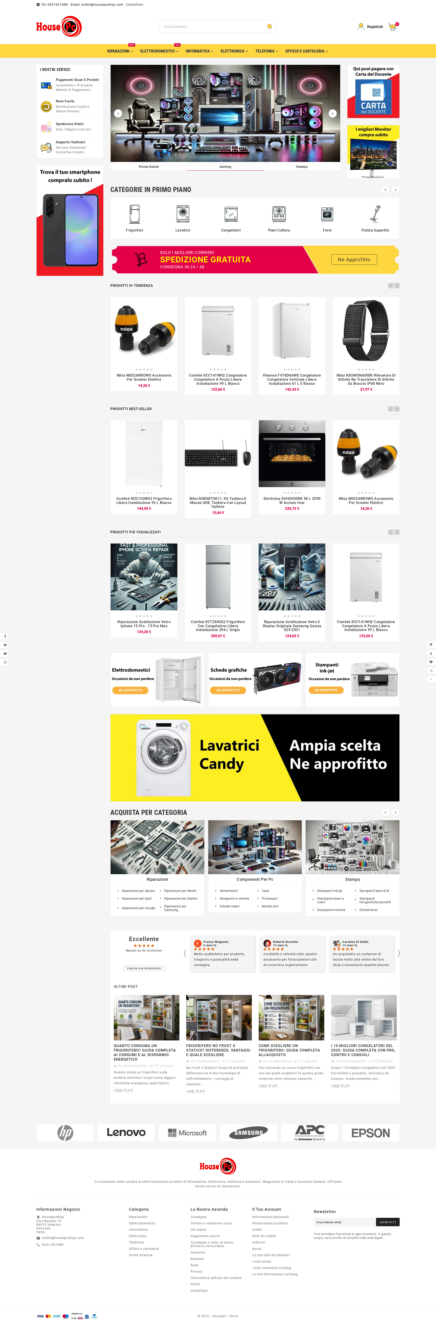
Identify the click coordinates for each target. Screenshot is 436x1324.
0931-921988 (53, 1244)
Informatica (138, 1229)
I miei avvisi (261, 1261)
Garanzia (198, 1252)
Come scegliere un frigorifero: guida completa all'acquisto (289, 1050)
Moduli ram (270, 906)
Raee (194, 1265)
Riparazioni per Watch (180, 891)
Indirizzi (258, 1242)
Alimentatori (229, 891)
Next (397, 285)
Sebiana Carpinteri (356, 942)
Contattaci (134, 4)
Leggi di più (123, 1090)
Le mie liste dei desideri (271, 1255)
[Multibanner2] (255, 679)
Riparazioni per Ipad (136, 898)
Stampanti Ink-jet (329, 891)
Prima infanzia (141, 1255)
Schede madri (230, 906)
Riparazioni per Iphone (138, 891)
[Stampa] (225, 113)
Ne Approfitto (354, 259)
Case (265, 891)
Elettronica (138, 1236)
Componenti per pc (255, 879)
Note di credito (264, 1236)
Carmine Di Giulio (286, 942)
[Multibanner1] (157, 679)
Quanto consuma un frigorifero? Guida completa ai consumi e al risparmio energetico (145, 1053)
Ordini (257, 1229)
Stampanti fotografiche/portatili (375, 900)
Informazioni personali (270, 1217)
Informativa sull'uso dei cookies (216, 1278)
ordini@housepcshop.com (63, 1238)
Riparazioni (157, 879)
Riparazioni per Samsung (175, 908)
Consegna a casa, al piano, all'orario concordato (212, 1244)
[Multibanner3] (352, 679)
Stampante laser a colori (330, 900)
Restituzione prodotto (270, 1223)
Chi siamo (198, 1229)
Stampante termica (331, 910)
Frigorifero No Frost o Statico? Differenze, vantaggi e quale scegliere (218, 1050)
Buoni (257, 1249)
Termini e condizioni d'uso (211, 1223)
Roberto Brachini (216, 942)
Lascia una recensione (144, 968)
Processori (269, 898)
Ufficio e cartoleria (144, 1249)
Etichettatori (368, 910)
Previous (391, 285)
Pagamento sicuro (205, 1236)
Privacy (197, 1271)
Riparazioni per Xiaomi (180, 898)
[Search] (269, 26)
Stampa (352, 879)
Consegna (199, 1217)
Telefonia (136, 1242)
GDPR (195, 1284)
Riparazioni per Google (138, 908)
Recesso (197, 1259)
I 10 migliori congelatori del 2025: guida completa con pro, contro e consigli (363, 1050)
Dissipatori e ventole (234, 898)
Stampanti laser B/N (374, 891)
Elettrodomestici (142, 1223)
